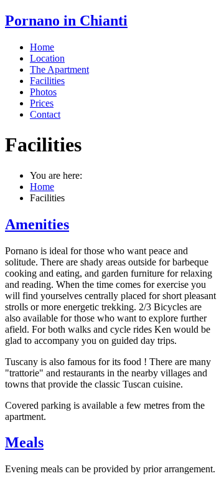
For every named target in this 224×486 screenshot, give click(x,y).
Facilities (47, 80)
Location (47, 58)
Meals (24, 442)
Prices (42, 103)
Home (42, 47)
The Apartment (59, 69)
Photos (43, 92)
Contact (45, 114)
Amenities (37, 224)
